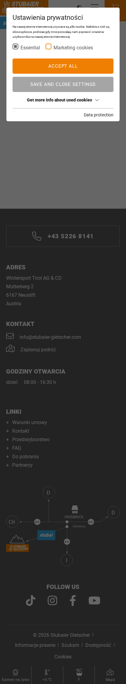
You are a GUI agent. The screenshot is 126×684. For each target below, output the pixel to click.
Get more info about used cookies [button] (59, 99)
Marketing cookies (73, 48)
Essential (30, 48)
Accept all (62, 66)
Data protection (98, 114)
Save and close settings (63, 84)
